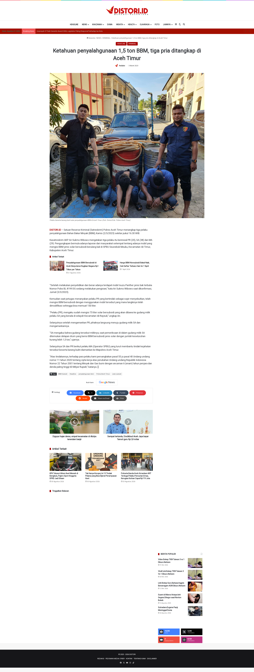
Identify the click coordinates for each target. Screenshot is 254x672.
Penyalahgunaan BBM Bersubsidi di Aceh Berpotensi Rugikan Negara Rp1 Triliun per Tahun (82, 266)
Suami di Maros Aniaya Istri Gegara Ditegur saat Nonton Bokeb (169, 597)
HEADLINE (74, 24)
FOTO (157, 24)
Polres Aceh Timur (103, 374)
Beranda (91, 38)
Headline (73, 374)
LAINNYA (167, 24)
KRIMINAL (106, 38)
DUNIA (109, 24)
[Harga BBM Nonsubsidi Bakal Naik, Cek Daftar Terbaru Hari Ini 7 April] (110, 266)
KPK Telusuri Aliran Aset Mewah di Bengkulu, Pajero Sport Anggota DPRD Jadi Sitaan (64, 475)
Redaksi (122, 66)
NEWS (84, 24)
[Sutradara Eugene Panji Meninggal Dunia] (195, 611)
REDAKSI (100, 659)
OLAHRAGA (145, 24)
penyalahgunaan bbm (86, 374)
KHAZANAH (97, 24)
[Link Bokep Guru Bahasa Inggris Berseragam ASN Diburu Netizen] (195, 587)
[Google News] (107, 382)
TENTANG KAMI (140, 659)
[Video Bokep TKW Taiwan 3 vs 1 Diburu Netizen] (195, 563)
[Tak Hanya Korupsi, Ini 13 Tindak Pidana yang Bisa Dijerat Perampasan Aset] (101, 462)
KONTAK (129, 659)
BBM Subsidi (62, 374)
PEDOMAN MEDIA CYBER (115, 659)
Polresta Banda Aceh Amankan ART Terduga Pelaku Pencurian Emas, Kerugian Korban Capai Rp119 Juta (136, 475)
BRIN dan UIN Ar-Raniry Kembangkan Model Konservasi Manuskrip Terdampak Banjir (69, 31)
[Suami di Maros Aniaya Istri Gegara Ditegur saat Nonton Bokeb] (195, 598)
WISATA (119, 24)
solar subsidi (116, 374)
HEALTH (131, 24)
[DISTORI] (127, 10)
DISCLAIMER (152, 659)
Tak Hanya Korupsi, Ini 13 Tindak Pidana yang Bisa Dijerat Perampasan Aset (101, 475)
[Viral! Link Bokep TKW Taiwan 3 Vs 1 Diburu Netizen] (195, 575)
